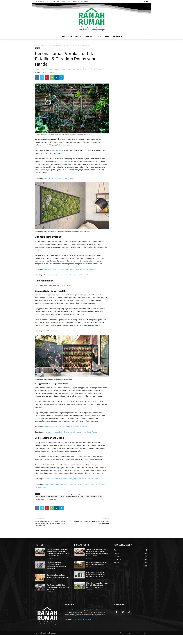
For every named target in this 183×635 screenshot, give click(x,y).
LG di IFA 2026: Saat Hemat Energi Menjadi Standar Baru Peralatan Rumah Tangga (95, 574)
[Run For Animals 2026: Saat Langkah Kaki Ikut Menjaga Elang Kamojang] (40, 587)
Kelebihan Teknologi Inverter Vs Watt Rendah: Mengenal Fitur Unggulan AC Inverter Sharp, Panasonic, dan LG (50, 523)
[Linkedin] (56, 77)
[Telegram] (61, 77)
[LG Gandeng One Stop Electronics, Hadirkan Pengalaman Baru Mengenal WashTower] (40, 564)
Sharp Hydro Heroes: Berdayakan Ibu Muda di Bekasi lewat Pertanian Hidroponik (97, 585)
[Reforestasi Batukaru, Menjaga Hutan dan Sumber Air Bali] (79, 564)
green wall (74, 494)
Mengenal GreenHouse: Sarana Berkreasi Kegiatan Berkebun (66, 426)
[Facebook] (137, 1)
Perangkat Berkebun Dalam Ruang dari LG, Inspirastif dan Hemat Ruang (70, 432)
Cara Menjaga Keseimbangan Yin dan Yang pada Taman (64, 331)
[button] (145, 36)
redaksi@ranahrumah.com (82, 619)
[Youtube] (147, 1)
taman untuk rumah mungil (94, 496)
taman (58, 150)
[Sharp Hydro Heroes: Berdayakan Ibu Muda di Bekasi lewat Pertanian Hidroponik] (79, 585)
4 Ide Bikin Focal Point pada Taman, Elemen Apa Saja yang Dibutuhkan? (70, 269)
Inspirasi (43, 45)
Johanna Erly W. (42, 72)
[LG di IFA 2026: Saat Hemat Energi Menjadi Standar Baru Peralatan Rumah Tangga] (79, 574)
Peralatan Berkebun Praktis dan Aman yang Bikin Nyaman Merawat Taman (71, 479)
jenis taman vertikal (85, 494)
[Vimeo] (144, 1)
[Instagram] (139, 1)
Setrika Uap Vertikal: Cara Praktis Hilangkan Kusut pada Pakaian (91, 522)
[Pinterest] (47, 77)
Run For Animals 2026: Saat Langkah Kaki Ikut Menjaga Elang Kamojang (58, 587)
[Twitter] (142, 1)
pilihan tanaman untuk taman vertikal (47, 496)
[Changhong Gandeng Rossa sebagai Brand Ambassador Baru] (40, 577)
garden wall (65, 494)
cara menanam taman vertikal (50, 494)
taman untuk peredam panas (74, 496)
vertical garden (51, 499)
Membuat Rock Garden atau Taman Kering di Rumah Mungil (65, 275)
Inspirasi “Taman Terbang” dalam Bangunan (59, 178)
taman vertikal (65, 161)
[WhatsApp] (52, 77)
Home (37, 45)
